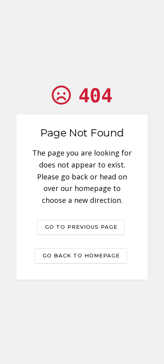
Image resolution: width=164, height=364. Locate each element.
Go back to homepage (81, 255)
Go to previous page (81, 227)
